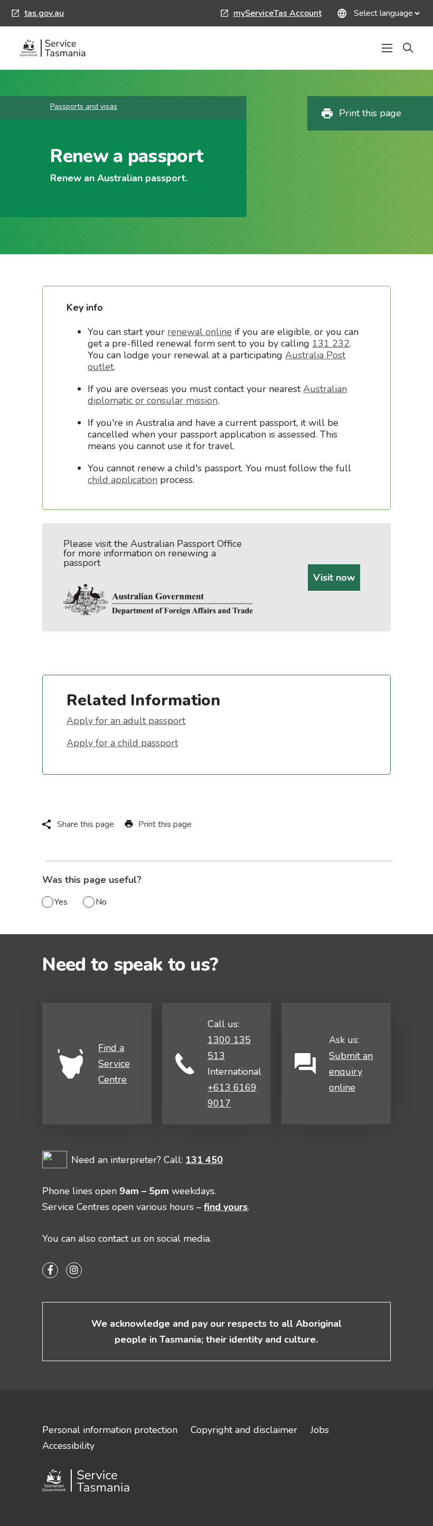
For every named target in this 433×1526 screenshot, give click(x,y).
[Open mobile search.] (408, 48)
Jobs (319, 1429)
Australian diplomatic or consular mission (217, 395)
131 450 (204, 1159)
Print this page (370, 113)
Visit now (334, 577)
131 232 (331, 343)
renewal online (199, 331)
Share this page (85, 824)
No (101, 902)
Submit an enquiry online (351, 1071)
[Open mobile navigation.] (387, 48)
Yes (61, 902)
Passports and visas (83, 106)
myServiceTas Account (271, 14)
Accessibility (68, 1445)
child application (122, 479)
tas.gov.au (38, 14)
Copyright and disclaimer (244, 1429)
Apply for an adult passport (126, 720)
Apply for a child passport (122, 743)
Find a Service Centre (114, 1063)
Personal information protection (109, 1429)
